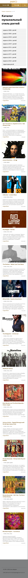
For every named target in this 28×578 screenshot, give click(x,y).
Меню (16, 5)
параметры (8, 11)
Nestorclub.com (21, 572)
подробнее (6, 100)
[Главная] (14, 2)
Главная (3, 11)
